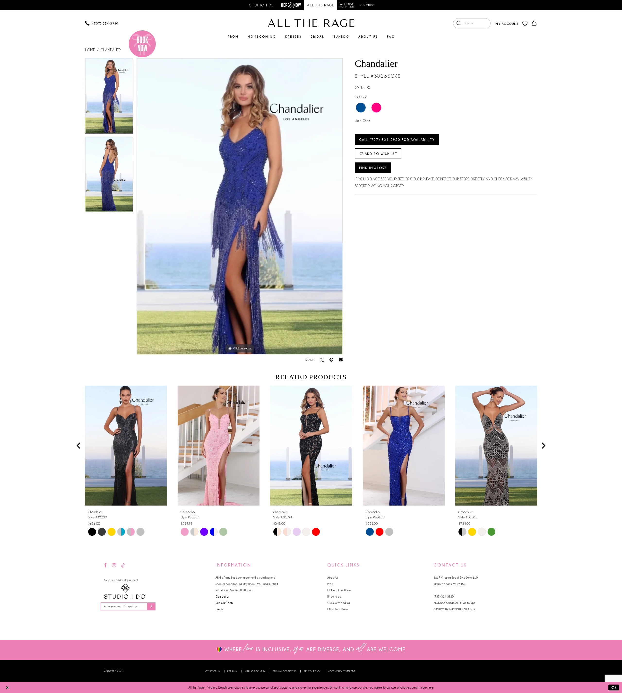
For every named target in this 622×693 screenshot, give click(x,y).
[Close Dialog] (7, 687)
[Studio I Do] (124, 591)
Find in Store (373, 167)
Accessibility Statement (341, 671)
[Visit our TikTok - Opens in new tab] (123, 565)
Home (90, 50)
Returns (232, 671)
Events (219, 609)
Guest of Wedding (338, 602)
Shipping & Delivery (254, 671)
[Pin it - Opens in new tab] (331, 360)
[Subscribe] (151, 606)
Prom (330, 583)
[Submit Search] (458, 23)
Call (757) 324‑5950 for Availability (397, 139)
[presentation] (126, 446)
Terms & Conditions (284, 671)
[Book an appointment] (142, 43)
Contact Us (222, 596)
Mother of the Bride (339, 590)
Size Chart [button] (362, 120)
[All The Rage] (311, 23)
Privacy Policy (312, 671)
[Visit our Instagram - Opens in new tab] (114, 565)
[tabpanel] (109, 97)
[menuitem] (472, 23)
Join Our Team (224, 602)
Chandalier (111, 50)
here (430, 687)
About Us (332, 577)
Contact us (212, 671)
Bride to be (334, 596)
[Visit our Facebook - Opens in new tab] (105, 565)
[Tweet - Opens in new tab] (322, 360)
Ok (614, 687)
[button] (506, 23)
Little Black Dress (337, 609)
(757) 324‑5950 (443, 596)
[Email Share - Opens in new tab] (341, 360)
